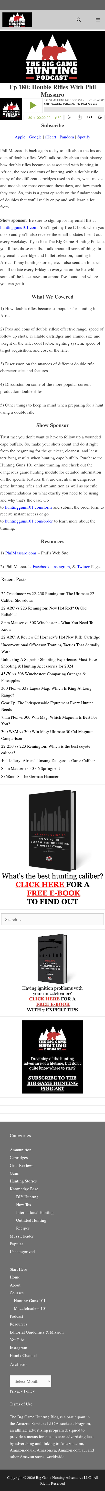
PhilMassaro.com (20, 553)
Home (15, 1277)
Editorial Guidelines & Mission (37, 1332)
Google (35, 137)
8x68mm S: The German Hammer (30, 776)
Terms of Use (21, 1404)
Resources (19, 1324)
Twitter (83, 566)
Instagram (61, 566)
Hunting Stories (23, 1181)
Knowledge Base (24, 1188)
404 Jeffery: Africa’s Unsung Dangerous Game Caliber (48, 760)
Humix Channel (23, 1355)
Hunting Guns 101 (30, 1300)
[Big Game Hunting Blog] (17, 19)
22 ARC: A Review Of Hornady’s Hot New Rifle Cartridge (50, 637)
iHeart (50, 137)
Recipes (23, 1228)
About (15, 1285)
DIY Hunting (27, 1197)
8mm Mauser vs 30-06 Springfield (30, 768)
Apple (20, 137)
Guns (14, 1173)
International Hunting (35, 1212)
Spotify (83, 137)
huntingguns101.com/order (29, 521)
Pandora (67, 137)
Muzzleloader (22, 1236)
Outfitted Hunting (31, 1220)
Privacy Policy (22, 1391)
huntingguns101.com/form (28, 507)
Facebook (41, 566)
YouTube (17, 1340)
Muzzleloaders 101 (30, 1308)
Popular (16, 1244)
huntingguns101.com (18, 227)
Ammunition (21, 1149)
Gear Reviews (21, 1165)
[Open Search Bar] (78, 19)
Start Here (18, 1269)
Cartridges (19, 1157)
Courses (17, 1293)
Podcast (16, 1316)
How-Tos (23, 1204)
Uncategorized (22, 1251)
